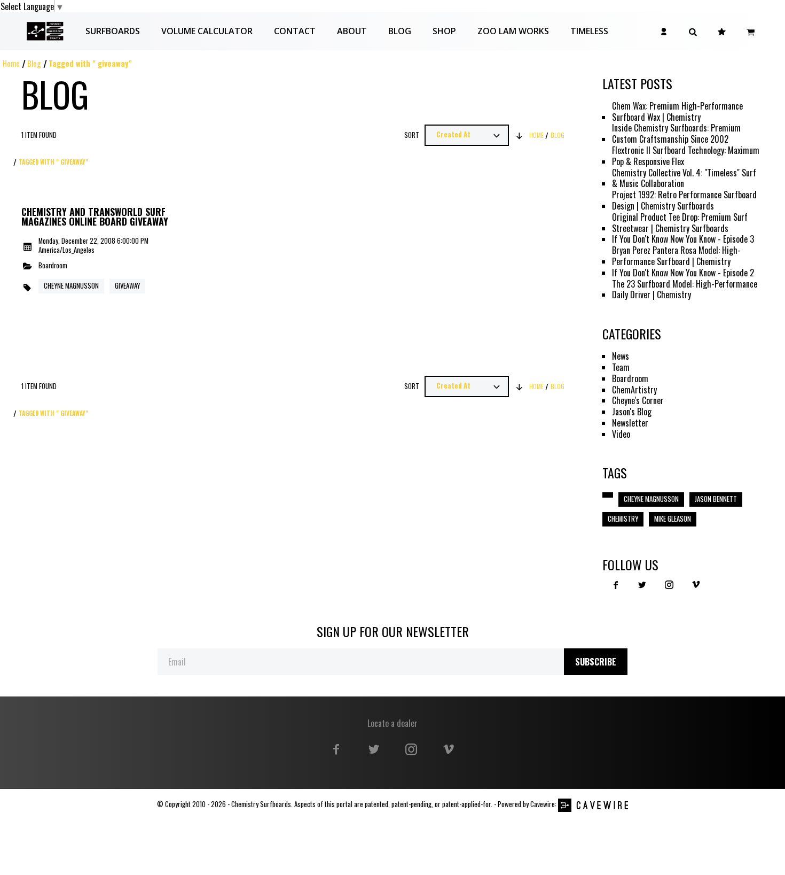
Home (11, 63)
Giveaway (127, 286)
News (620, 356)
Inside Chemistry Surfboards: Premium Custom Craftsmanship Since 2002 (676, 133)
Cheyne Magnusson (71, 286)
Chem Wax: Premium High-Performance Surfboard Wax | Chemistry (677, 111)
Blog (34, 63)
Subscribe (595, 661)
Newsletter (630, 423)
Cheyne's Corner (638, 400)
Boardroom (52, 265)
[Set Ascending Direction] (519, 135)
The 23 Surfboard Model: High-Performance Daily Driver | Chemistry (684, 289)
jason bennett (716, 499)
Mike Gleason (672, 519)
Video (621, 434)
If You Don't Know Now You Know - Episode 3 (683, 239)
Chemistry (623, 519)
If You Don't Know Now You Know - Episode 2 (683, 272)
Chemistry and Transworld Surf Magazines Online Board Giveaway (94, 217)
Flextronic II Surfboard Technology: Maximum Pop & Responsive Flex (685, 156)
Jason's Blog (631, 411)
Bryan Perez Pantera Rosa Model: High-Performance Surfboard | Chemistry (676, 256)
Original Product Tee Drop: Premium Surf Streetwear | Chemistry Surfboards (680, 223)
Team (621, 367)
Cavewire (542, 804)
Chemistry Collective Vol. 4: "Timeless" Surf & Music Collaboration (684, 178)
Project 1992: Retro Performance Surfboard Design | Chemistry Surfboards (684, 200)
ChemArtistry (634, 390)
